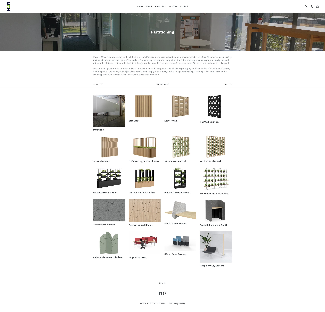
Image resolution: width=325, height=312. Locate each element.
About (149, 6)
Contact (184, 6)
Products (161, 6)
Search (162, 283)
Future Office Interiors (156, 304)
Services (173, 6)
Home (140, 6)
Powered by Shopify (176, 304)
